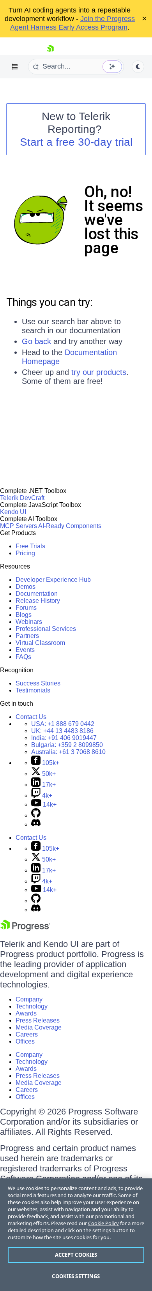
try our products (98, 372)
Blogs (24, 614)
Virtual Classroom (40, 642)
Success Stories (38, 683)
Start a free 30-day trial (76, 142)
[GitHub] (36, 815)
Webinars (29, 621)
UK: (62, 731)
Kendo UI (13, 512)
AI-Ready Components (69, 526)
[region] (76, 1234)
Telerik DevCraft (22, 498)
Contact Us (31, 716)
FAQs (23, 656)
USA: (62, 724)
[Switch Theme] (138, 66)
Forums (26, 607)
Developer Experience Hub (53, 579)
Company (29, 999)
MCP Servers (18, 526)
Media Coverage (39, 1027)
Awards (26, 1013)
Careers (27, 1034)
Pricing (25, 553)
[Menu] (15, 67)
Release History (38, 600)
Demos (25, 586)
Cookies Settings (76, 1276)
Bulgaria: (67, 745)
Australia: (68, 752)
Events (25, 649)
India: (64, 738)
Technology (32, 1006)
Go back (36, 341)
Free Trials (30, 546)
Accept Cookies (76, 1254)
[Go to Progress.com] (25, 929)
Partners (27, 635)
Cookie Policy (103, 1223)
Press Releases (38, 1020)
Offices (25, 1041)
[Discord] (36, 824)
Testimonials (33, 690)
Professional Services (46, 628)
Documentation (37, 593)
